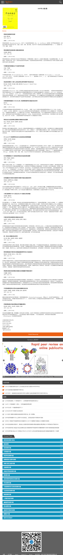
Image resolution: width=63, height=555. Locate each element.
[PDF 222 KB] (11, 72)
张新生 (16, 238)
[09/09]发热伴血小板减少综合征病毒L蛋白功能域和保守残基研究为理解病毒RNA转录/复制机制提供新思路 (32, 427)
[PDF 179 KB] (11, 223)
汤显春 (13, 290)
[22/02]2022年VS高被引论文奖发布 (14, 411)
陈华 (21, 290)
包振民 (5, 219)
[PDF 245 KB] (11, 56)
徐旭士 (9, 306)
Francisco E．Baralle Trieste (30, 84)
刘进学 (5, 290)
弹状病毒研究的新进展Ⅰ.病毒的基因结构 (14, 50)
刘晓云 (24, 219)
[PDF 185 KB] (11, 277)
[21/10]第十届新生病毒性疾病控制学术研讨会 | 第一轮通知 (20, 414)
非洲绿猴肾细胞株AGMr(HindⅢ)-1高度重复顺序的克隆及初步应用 (20, 100)
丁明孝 (8, 68)
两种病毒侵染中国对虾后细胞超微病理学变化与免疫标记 (18, 252)
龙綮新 (17, 306)
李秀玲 (5, 139)
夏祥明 (24, 290)
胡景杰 (9, 219)
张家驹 (16, 121)
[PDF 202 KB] (11, 40)
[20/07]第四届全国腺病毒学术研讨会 (14, 389)
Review (4, 31)
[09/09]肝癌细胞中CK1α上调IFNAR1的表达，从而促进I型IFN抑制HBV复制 (24, 417)
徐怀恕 (17, 219)
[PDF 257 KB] (11, 258)
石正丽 (9, 254)
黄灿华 (5, 254)
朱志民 (13, 306)
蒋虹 (9, 238)
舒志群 (5, 306)
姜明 (21, 219)
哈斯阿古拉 (11, 180)
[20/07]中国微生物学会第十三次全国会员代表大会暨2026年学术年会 (22, 386)
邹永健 (13, 84)
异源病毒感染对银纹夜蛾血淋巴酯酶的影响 (15, 304)
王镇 (5, 68)
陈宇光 (5, 103)
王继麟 (5, 273)
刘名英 (9, 84)
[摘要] (5, 40)
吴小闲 (5, 238)
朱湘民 (9, 290)
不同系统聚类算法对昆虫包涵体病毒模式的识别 (16, 288)
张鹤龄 (16, 180)
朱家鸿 (12, 158)
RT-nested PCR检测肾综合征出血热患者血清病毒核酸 (17, 137)
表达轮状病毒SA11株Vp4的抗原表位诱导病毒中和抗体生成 (19, 82)
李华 (20, 254)
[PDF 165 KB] (11, 88)
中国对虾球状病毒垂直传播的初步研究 (13, 217)
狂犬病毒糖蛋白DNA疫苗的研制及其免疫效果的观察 (17, 156)
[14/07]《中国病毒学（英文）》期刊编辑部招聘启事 (18, 404)
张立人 (13, 254)
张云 (5, 121)
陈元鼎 (5, 84)
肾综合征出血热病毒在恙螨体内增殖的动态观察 (16, 119)
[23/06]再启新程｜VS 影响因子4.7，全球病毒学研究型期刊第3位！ (22, 400)
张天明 (9, 139)
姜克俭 (20, 121)
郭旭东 (5, 180)
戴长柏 (20, 84)
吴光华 (12, 121)
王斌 (17, 254)
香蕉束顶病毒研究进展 (9, 34)
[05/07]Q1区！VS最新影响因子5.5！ (14, 407)
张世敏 (17, 290)
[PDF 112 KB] (11, 242)
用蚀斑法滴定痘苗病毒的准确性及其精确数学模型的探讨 (18, 271)
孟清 (5, 36)
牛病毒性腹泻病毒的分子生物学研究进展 (14, 66)
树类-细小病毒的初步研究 (11, 236)
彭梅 (17, 84)
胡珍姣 (13, 139)
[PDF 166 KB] (11, 184)
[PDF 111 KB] (11, 294)
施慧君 (20, 238)
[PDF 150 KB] (11, 143)
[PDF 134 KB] (11, 126)
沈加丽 (5, 52)
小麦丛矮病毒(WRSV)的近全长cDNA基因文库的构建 (17, 193)
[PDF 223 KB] (11, 107)
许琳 (21, 306)
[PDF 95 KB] (11, 310)
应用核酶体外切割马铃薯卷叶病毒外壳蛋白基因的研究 (17, 178)
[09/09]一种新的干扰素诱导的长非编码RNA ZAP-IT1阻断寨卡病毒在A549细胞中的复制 (27, 421)
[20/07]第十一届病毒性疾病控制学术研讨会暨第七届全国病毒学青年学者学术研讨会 (26, 393)
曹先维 (8, 36)
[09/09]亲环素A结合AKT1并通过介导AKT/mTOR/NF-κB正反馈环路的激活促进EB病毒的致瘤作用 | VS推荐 (32, 431)
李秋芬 (13, 219)
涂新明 (12, 238)
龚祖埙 (9, 52)
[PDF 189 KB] (11, 162)
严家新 (8, 158)
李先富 (8, 121)
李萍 (5, 158)
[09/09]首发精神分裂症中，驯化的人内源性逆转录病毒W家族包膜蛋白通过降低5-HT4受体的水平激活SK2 (31, 424)
